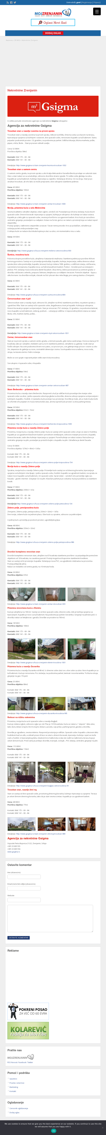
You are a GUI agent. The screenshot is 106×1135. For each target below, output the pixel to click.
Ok (53, 1131)
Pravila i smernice (17, 1083)
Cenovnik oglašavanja (19, 1108)
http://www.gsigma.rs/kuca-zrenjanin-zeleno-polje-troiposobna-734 (44, 462)
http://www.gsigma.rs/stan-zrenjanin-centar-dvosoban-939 (40, 604)
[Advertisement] (53, 62)
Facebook (22, 1062)
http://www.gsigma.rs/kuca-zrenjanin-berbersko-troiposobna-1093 (44, 424)
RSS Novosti (12, 1062)
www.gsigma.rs (13, 851)
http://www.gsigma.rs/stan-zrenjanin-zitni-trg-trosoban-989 (40, 834)
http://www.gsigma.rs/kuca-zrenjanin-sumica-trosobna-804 (40, 294)
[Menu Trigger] (97, 11)
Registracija (87, 2)
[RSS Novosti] (7, 2)
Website (10, 895)
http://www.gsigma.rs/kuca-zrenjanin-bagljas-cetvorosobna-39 (42, 785)
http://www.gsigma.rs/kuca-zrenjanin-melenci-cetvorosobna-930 (44, 250)
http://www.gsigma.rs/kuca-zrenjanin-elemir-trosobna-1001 (41, 662)
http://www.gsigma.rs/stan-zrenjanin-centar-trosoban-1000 (40, 204)
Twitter (30, 1062)
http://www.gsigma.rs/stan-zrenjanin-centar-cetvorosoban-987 (42, 385)
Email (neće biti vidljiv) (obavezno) (21, 884)
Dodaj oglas (14, 1112)
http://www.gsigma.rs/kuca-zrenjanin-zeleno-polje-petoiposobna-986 (45, 542)
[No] (102, 1127)
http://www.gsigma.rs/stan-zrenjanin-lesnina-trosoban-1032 (41, 165)
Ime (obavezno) (13, 872)
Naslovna (9, 40)
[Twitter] (15, 2)
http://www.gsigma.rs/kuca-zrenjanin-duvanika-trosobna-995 (41, 713)
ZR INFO (17, 40)
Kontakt (13, 1091)
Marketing (14, 1087)
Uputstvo (13, 1078)
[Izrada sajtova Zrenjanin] (28, 1019)
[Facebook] (11, 2)
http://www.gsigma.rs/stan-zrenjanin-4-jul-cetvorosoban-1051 (43, 333)
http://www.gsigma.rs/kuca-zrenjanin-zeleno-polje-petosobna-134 (44, 503)
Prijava (96, 2)
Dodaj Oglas (53, 33)
